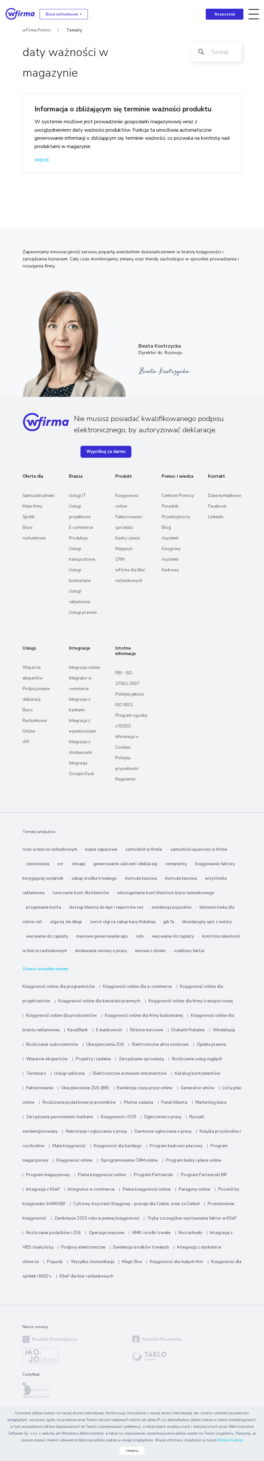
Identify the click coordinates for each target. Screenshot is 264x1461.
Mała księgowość (69, 1146)
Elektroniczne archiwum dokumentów (130, 1073)
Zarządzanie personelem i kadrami (59, 1117)
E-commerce (81, 527)
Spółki (28, 517)
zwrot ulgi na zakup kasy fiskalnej (123, 922)
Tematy (74, 30)
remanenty (176, 864)
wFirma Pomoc (37, 30)
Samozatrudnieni (38, 496)
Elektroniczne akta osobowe (160, 1044)
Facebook (217, 506)
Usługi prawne (83, 612)
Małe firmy (32, 506)
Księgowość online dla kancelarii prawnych (99, 1001)
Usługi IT (77, 496)
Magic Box (132, 1262)
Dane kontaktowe (224, 496)
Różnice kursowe (146, 1030)
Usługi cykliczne (69, 1073)
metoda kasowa (141, 878)
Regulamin (125, 779)
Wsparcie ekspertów (47, 1059)
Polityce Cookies (230, 1440)
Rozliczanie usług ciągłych (197, 1059)
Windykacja (224, 1030)
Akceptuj (132, 1450)
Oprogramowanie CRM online (129, 1160)
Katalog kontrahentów (197, 1073)
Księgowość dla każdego (118, 1146)
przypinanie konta (43, 907)
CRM (120, 559)
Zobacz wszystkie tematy (45, 968)
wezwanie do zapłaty (47, 936)
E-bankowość (109, 1030)
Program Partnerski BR (204, 1175)
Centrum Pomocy (178, 496)
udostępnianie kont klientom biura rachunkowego (165, 893)
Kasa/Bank (78, 1030)
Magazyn (124, 549)
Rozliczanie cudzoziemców (52, 1044)
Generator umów (197, 1088)
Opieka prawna (211, 1044)
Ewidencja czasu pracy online (145, 1088)
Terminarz (36, 1073)
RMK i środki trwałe (151, 1233)
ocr (60, 864)
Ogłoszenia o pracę (162, 1117)
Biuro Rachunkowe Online (35, 720)
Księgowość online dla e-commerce (137, 986)
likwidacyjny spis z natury (207, 922)
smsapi (78, 864)
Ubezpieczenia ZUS (105, 1044)
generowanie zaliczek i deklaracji (125, 864)
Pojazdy (55, 1262)
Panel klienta (174, 1102)
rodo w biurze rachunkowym (50, 849)
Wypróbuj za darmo (106, 451)
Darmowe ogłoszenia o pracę (163, 1131)
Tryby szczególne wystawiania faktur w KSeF (192, 1218)
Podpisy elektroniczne (84, 1247)
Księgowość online (74, 1160)
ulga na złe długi (66, 922)
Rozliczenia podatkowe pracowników (79, 1102)
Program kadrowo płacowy (176, 1146)
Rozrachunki (191, 1233)
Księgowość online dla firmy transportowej (190, 1001)
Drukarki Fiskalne (188, 1030)
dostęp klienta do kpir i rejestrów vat (106, 907)
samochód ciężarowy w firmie (198, 849)
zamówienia (37, 864)
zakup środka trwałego (94, 878)
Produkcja (78, 538)
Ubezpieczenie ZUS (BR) (85, 1088)
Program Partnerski (153, 1175)
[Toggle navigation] (254, 14)
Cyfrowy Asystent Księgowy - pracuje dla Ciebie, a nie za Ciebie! (137, 1204)
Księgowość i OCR (119, 1117)
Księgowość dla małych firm (176, 1262)
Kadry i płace (127, 538)
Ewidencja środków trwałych (141, 1247)
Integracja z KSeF (43, 1189)
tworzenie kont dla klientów (80, 893)
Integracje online (84, 667)
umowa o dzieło (150, 951)
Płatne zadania (138, 1102)
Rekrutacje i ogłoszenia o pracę (97, 1131)
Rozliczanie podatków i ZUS (53, 1233)
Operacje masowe (106, 1233)
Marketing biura (210, 1102)
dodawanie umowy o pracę (101, 951)
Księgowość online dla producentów (61, 1015)
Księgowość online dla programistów (59, 986)
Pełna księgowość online (102, 1175)
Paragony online (194, 1189)
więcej (41, 159)
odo (140, 936)
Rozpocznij (224, 14)
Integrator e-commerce (91, 1189)
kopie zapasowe (101, 849)
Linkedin (215, 517)
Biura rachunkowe (62, 14)
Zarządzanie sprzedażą (141, 1059)
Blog (166, 527)
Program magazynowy (48, 1175)
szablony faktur (189, 951)
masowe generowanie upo (102, 936)
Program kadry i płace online (193, 1160)
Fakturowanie (39, 1088)
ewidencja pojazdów (172, 907)
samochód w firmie (144, 849)
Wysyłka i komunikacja (93, 1262)
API (26, 742)
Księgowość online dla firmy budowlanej (144, 1015)
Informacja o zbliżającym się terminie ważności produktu (123, 109)
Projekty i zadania (93, 1059)
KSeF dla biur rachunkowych (86, 1276)
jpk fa (169, 922)
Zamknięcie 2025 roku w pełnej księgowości (97, 1218)
